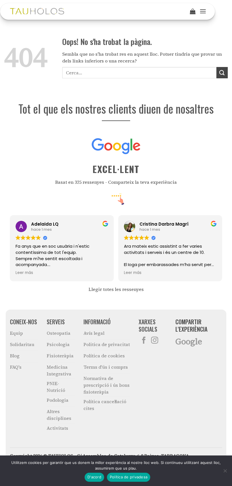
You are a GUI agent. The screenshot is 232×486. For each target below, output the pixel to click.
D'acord (94, 477)
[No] (225, 472)
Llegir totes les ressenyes (116, 289)
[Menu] (202, 11)
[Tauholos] (37, 11)
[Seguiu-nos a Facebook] (143, 341)
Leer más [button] (24, 272)
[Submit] (222, 72)
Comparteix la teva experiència (142, 182)
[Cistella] (193, 11)
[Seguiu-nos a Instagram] (154, 341)
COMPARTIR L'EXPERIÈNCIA (191, 325)
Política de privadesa (128, 477)
